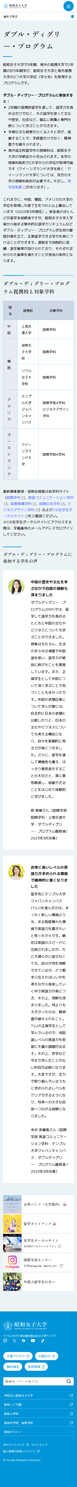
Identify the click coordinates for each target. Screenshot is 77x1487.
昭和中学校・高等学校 (18, 1423)
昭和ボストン (12, 1432)
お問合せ (44, 1356)
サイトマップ (39, 1445)
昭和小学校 (11, 1414)
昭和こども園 (12, 1404)
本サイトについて (14, 1445)
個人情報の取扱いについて (19, 1451)
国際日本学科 (49, 503)
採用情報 (34, 1366)
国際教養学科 (21, 503)
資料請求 (13, 1366)
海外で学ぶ (10, 16)
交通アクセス (16, 1356)
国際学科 (14, 497)
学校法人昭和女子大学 (18, 1395)
